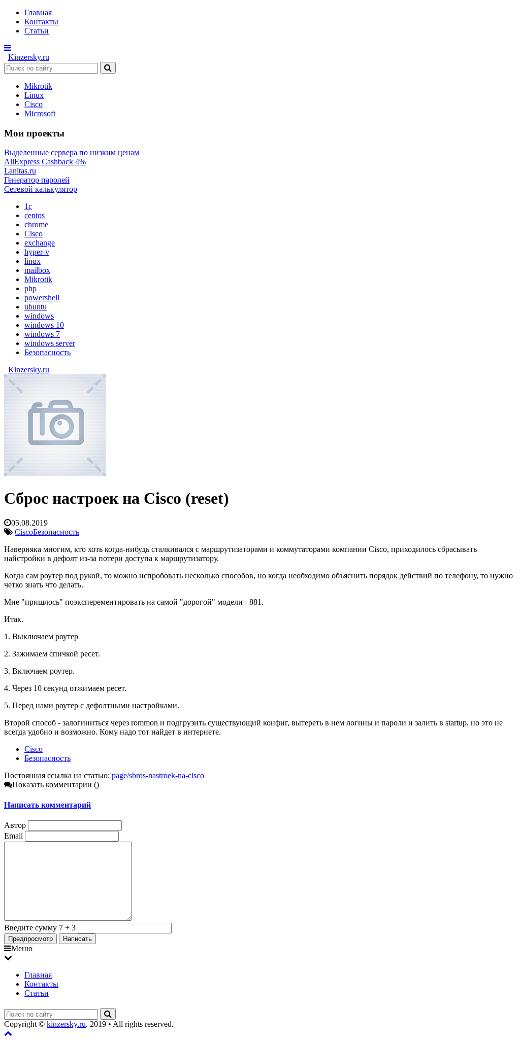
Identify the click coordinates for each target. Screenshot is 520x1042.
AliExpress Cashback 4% (45, 161)
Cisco (33, 104)
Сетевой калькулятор (40, 189)
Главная (38, 12)
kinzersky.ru (66, 1024)
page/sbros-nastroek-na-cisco (158, 775)
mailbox (37, 270)
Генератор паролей (37, 180)
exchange (39, 242)
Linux (34, 95)
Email (13, 835)
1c (28, 206)
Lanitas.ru (20, 170)
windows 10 (44, 325)
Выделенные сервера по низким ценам (71, 152)
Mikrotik (38, 86)
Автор (15, 825)
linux (32, 261)
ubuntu (35, 306)
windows (39, 315)
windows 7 (42, 334)
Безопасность (47, 352)
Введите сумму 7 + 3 (40, 927)
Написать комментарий (47, 805)
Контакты (41, 21)
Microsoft (39, 113)
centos (34, 215)
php (30, 288)
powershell (41, 297)
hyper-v (36, 252)
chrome (36, 224)
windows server (49, 343)
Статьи (36, 30)
